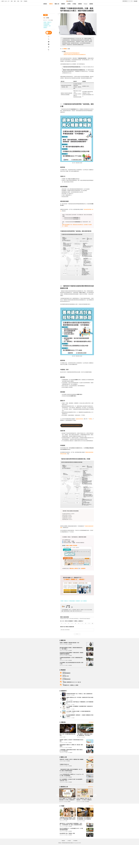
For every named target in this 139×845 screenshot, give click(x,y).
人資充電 (68, 3)
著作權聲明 (75, 840)
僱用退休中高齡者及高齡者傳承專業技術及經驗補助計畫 (74, 54)
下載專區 (90, 418)
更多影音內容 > (90, 786)
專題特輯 (63, 3)
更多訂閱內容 (91, 722)
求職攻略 (51, 3)
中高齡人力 (49, 22)
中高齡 (45, 22)
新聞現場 (80, 3)
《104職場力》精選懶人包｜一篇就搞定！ (74, 579)
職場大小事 (57, 3)
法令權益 (74, 3)
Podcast (85, 3)
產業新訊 (45, 3)
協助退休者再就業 (79, 418)
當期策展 (91, 3)
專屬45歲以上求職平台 (74, 568)
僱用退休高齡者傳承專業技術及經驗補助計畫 (71, 425)
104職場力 (65, 48)
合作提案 (69, 840)
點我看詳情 (83, 568)
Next (95, 795)
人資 (49, 25)
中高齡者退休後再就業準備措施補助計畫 (71, 53)
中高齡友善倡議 (72, 600)
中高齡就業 (46, 25)
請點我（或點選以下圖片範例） (72, 545)
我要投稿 (63, 840)
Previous (58, 795)
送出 (77, 634)
